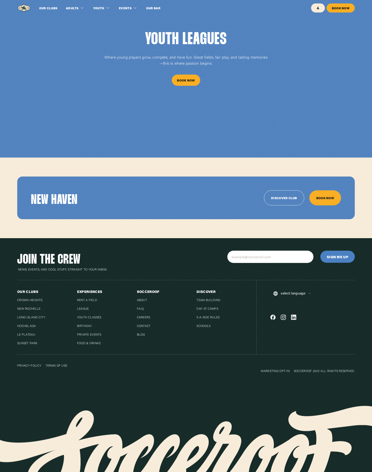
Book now (341, 8)
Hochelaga (26, 326)
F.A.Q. (140, 309)
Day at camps (207, 309)
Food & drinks (89, 343)
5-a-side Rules (208, 317)
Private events (89, 334)
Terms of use (56, 365)
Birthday (84, 326)
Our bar (153, 7)
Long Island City (31, 317)
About (142, 300)
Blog (141, 334)
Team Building (208, 300)
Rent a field (87, 300)
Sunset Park (27, 343)
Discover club (284, 198)
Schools (204, 326)
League (83, 309)
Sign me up (337, 256)
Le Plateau (26, 334)
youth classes (89, 317)
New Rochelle (28, 309)
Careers (143, 317)
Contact (144, 326)
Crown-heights (30, 300)
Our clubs (48, 7)
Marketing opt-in (275, 371)
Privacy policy (29, 365)
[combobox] (292, 293)
